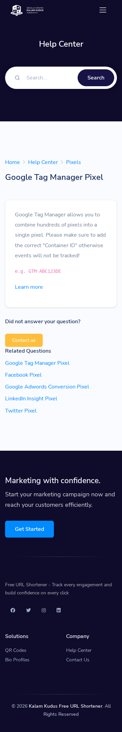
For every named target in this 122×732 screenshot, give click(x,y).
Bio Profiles (17, 660)
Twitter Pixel (21, 411)
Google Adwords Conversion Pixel (47, 387)
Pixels (73, 162)
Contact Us (77, 660)
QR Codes (15, 650)
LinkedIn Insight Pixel (31, 398)
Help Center (43, 162)
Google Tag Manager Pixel (37, 363)
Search (95, 77)
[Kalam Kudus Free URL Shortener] (27, 10)
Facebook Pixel (23, 375)
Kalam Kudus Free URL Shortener (65, 706)
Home (12, 162)
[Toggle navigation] (102, 10)
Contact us (24, 340)
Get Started (29, 529)
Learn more (29, 287)
